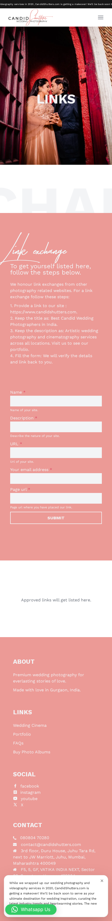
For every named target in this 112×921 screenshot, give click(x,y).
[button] (31, 909)
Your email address (31, 469)
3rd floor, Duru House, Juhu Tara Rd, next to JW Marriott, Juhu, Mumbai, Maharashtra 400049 (54, 857)
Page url (20, 489)
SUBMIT (56, 517)
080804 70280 (34, 837)
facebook (29, 786)
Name (18, 392)
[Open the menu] (100, 17)
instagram (30, 792)
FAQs (18, 743)
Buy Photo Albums (31, 751)
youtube (29, 798)
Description (23, 418)
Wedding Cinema (30, 725)
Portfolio (22, 734)
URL (16, 443)
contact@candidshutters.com (51, 844)
